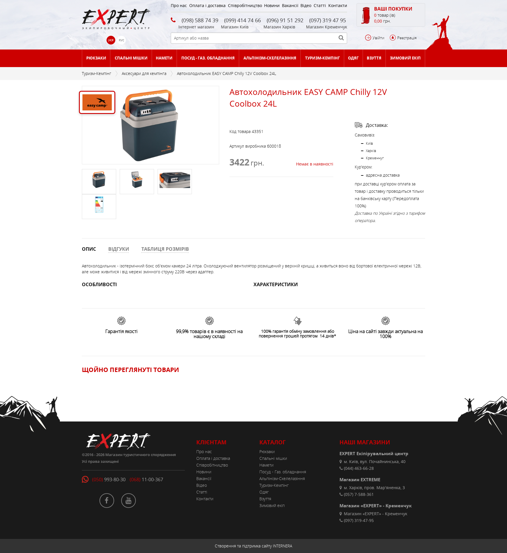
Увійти (378, 37)
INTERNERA (282, 546)
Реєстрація (407, 37)
